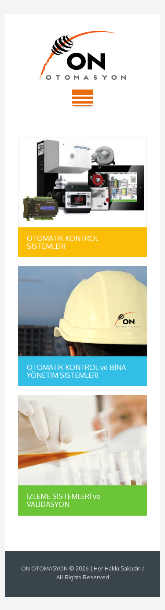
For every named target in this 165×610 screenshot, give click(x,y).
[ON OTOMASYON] (83, 55)
